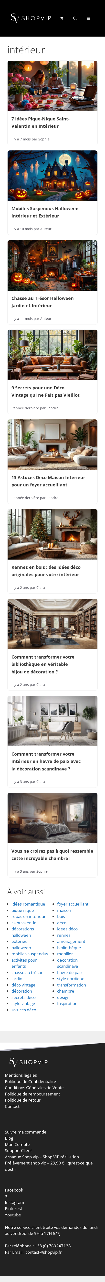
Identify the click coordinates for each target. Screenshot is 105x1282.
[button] (75, 18)
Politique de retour (23, 1100)
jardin (16, 978)
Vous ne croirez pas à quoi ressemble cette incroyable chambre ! (52, 854)
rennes (64, 935)
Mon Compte (17, 1144)
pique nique (22, 910)
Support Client (18, 1150)
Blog (9, 1138)
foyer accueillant (72, 904)
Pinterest (13, 1208)
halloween (21, 947)
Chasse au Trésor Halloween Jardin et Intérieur (42, 301)
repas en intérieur (28, 916)
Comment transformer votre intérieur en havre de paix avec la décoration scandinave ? (46, 761)
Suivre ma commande (25, 1131)
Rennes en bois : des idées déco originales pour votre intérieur (46, 570)
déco (61, 923)
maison (64, 910)
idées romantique (28, 904)
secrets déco (23, 997)
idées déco (67, 929)
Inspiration (67, 1003)
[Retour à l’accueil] (32, 18)
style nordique (70, 978)
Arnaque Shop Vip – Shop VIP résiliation (42, 1156)
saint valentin (23, 923)
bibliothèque (69, 947)
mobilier (65, 954)
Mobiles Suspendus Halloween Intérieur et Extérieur (45, 212)
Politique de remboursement (32, 1093)
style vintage (23, 1003)
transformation (71, 985)
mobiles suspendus (29, 954)
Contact (12, 1106)
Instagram (14, 1202)
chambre (65, 991)
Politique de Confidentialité (30, 1081)
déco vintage (23, 985)
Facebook (14, 1190)
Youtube (13, 1214)
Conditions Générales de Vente (34, 1087)
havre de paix (70, 972)
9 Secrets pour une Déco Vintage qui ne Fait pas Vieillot (45, 391)
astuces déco (23, 1010)
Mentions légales (21, 1075)
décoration (21, 991)
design (63, 997)
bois (61, 916)
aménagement (71, 941)
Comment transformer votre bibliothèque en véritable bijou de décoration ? (42, 664)
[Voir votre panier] (61, 18)
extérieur (20, 941)
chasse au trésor (27, 972)
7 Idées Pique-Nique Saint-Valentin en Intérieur (40, 122)
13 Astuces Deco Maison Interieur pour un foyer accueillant (48, 481)
